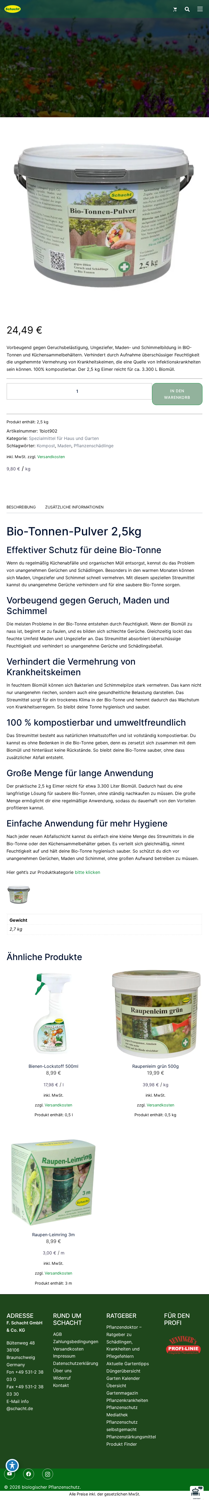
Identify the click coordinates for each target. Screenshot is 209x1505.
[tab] (21, 507)
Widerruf (62, 1378)
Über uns (62, 1370)
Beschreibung (21, 507)
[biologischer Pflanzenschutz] (12, 9)
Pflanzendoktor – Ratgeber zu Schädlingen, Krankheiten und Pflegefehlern (124, 1341)
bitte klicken (87, 872)
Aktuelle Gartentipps (127, 1363)
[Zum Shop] (175, 9)
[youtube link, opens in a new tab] (11, 1473)
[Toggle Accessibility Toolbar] (12, 1465)
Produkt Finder (121, 1444)
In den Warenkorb (177, 394)
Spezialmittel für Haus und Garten (64, 438)
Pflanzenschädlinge (93, 445)
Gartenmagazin (122, 1393)
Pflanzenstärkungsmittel (131, 1436)
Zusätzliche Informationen (74, 507)
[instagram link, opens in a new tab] (49, 1473)
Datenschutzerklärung (75, 1363)
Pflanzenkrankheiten (127, 1400)
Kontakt (61, 1385)
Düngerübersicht (123, 1371)
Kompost (46, 445)
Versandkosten (51, 456)
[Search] (187, 9)
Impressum (64, 1356)
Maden (64, 445)
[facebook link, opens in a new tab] (30, 1473)
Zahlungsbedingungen (75, 1341)
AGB (57, 1334)
